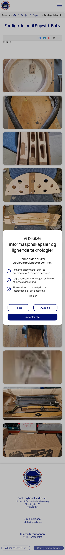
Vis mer (32, 296)
